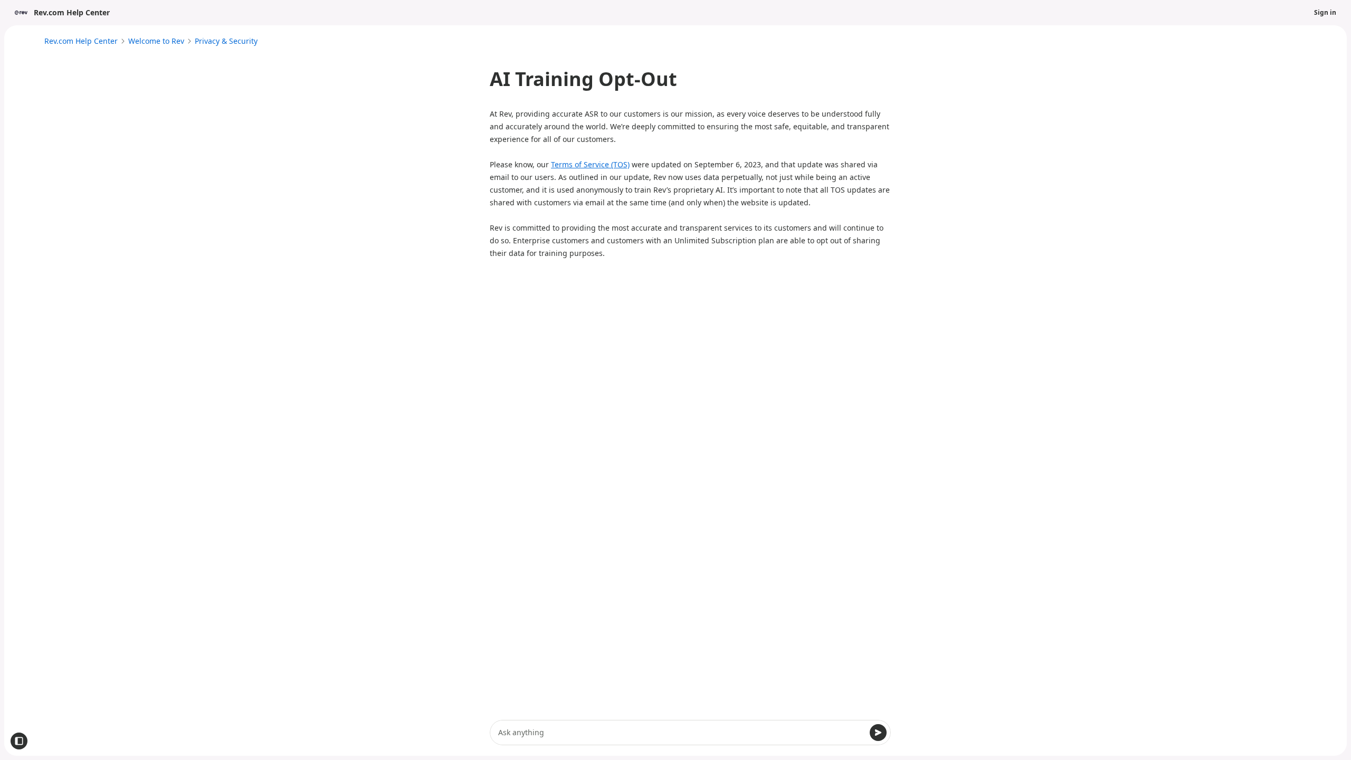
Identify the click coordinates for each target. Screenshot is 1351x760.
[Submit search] (878, 732)
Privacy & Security (226, 41)
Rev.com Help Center (81, 41)
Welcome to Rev (156, 41)
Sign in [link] (1325, 12)
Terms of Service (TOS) (590, 164)
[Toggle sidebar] (19, 741)
